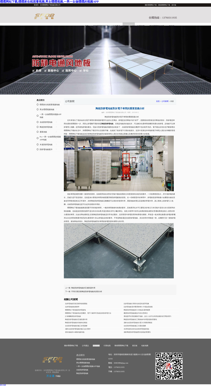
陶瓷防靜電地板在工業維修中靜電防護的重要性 (140, 319)
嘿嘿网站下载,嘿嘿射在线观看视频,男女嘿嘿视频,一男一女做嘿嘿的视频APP (49, 1)
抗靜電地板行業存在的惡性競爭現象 (136, 304)
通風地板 (43, 132)
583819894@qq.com (121, 363)
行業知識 (107, 346)
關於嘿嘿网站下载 (151, 5)
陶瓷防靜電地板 (46, 127)
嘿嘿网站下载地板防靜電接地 (75, 310)
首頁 (158, 101)
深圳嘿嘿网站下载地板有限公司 (116, 112)
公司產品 (85, 346)
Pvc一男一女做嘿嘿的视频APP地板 (50, 138)
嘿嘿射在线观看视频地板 (50, 105)
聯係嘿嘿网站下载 (164, 5)
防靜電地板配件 (46, 149)
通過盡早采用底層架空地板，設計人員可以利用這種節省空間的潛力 (147, 316)
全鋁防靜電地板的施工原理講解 (76, 326)
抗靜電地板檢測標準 (72, 307)
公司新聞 (165, 101)
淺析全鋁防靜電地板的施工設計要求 (77, 329)
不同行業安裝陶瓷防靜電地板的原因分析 (86, 291)
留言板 (174, 5)
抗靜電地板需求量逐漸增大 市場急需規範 (138, 307)
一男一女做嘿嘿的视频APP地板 (50, 115)
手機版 (58, 376)
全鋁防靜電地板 (46, 122)
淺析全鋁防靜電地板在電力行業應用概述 (138, 323)
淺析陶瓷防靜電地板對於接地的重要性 (137, 332)
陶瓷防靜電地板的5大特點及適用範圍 (137, 310)
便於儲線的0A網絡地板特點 (74, 332)
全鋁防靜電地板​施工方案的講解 (135, 326)
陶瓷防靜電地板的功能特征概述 (76, 323)
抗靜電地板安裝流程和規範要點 (76, 304)
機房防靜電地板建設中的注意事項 (136, 313)
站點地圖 (144, 346)
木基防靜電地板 (46, 145)
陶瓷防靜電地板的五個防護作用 (83, 288)
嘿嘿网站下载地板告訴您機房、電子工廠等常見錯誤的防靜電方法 (88, 313)
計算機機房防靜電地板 (73, 316)
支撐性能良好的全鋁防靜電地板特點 (136, 329)
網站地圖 (3, 385)
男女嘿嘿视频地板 (47, 109)
